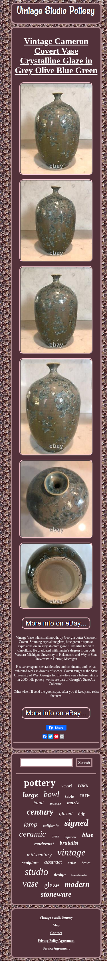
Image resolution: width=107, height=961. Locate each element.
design (60, 874)
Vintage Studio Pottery (56, 918)
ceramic (32, 833)
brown (86, 863)
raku (83, 785)
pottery (40, 782)
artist (72, 863)
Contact (56, 933)
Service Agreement (56, 948)
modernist (44, 843)
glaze (51, 885)
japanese (70, 837)
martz (73, 802)
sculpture (30, 862)
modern (77, 884)
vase (31, 883)
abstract (53, 862)
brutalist (69, 843)
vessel (66, 785)
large (30, 795)
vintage (71, 852)
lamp (30, 824)
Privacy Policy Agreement (56, 941)
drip (81, 813)
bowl (51, 794)
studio (36, 871)
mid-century (39, 854)
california (51, 825)
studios (55, 804)
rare (84, 795)
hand (38, 802)
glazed (65, 813)
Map (56, 925)
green (55, 836)
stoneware (56, 894)
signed (76, 823)
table (69, 796)
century (40, 811)
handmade (79, 875)
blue (87, 834)
